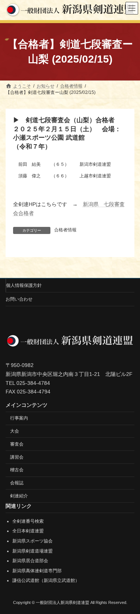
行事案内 (19, 418)
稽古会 (17, 470)
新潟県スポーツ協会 (32, 541)
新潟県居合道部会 (30, 560)
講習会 (17, 457)
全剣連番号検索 (28, 521)
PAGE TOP (129, 588)
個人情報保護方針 (24, 285)
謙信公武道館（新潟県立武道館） (46, 580)
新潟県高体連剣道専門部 (37, 570)
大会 (14, 431)
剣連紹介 (19, 496)
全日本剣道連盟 (28, 531)
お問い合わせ (19, 299)
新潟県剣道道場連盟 (32, 551)
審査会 (17, 444)
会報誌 (17, 482)
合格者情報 (65, 229)
